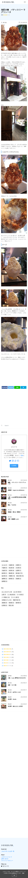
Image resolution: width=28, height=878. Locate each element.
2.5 (3, 663)
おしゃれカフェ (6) (7, 592)
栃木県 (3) (4, 576)
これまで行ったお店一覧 (7, 851)
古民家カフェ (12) (6, 600)
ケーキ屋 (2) (20, 594)
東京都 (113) (19, 573)
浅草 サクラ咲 (12, 685)
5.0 (3, 649)
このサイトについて (6, 857)
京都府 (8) (11, 565)
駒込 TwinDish (12, 505)
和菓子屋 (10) (16, 600)
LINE (17, 387)
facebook (4, 387)
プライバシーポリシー (7, 860)
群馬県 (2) (11, 578)
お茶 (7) (4, 594)
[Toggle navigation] (25, 2)
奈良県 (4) (11, 570)
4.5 (3, 652)
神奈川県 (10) (20, 576)
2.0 (3, 665)
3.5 (3, 657)
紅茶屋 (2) (4, 605)
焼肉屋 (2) (11, 603)
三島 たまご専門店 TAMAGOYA (17, 678)
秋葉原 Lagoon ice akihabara (16, 490)
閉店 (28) (11, 605)
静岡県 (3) (4, 581)
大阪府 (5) (4, 570)
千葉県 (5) (4, 568)
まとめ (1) (4, 565)
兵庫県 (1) (18, 565)
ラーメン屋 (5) (15, 597)
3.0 (3, 660)
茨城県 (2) (18, 578)
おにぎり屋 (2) (17, 592)
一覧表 (21, 455)
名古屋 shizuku (12, 699)
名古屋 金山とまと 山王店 (15, 706)
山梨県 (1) (18, 570)
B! (23, 387)
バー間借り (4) (5, 597)
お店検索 (13, 465)
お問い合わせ (4, 858)
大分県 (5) (18, 568)
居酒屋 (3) (4, 603)
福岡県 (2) (4, 578)
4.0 (3, 654)
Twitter (11, 387)
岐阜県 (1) (4, 573)
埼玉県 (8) (11, 568)
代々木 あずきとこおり (14, 692)
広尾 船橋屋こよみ (13, 519)
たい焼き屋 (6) (11, 594)
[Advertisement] (14, 407)
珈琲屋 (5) (18, 603)
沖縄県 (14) (12, 576)
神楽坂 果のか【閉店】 (14, 512)
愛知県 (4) (11, 573)
